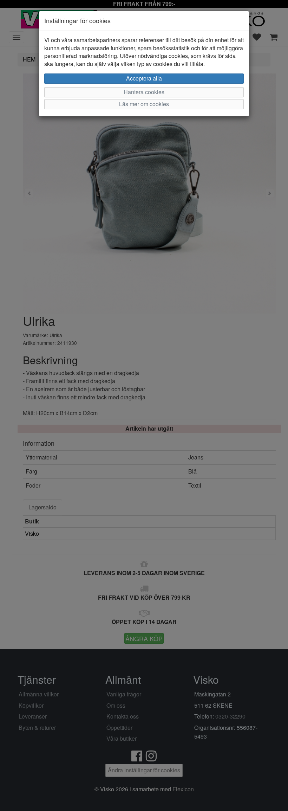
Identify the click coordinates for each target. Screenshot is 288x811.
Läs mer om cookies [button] (144, 104)
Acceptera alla (144, 78)
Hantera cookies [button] (144, 92)
